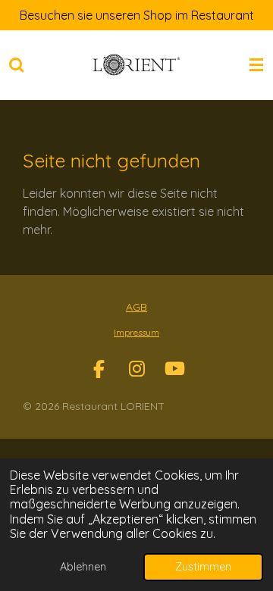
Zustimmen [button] (203, 567)
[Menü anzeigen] (256, 65)
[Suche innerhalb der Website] (16, 65)
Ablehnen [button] (83, 567)
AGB (136, 307)
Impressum (136, 332)
